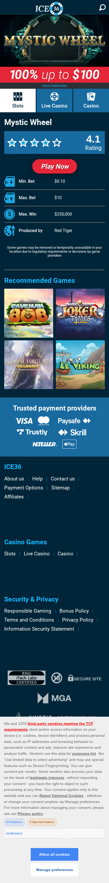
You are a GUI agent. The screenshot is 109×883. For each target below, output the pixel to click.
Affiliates (14, 497)
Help (37, 479)
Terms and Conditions (29, 620)
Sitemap (60, 488)
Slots (18, 106)
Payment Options (23, 488)
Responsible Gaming (27, 611)
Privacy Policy (77, 620)
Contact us (63, 479)
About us (14, 479)
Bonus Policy (74, 611)
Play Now (55, 166)
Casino (91, 106)
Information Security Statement (39, 629)
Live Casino (54, 106)
